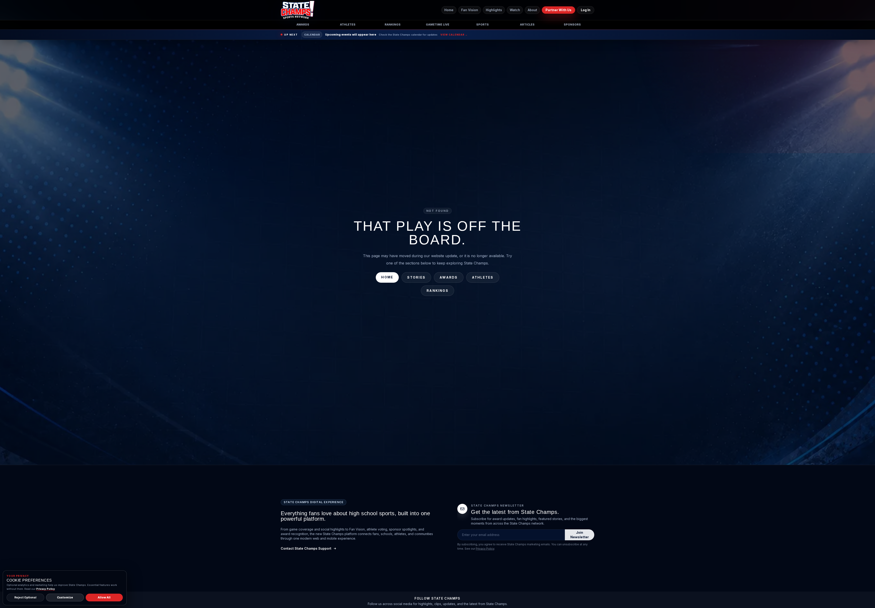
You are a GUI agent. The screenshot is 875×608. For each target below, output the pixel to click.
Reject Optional (25, 597)
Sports (482, 24)
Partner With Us (558, 10)
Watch (515, 10)
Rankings (393, 24)
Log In (585, 10)
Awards (302, 24)
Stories (416, 277)
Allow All (104, 597)
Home (448, 10)
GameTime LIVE (437, 24)
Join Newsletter (579, 534)
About (532, 10)
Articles (527, 24)
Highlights (494, 10)
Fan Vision (469, 10)
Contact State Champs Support (306, 548)
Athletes (347, 24)
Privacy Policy (485, 548)
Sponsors (572, 24)
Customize (65, 597)
